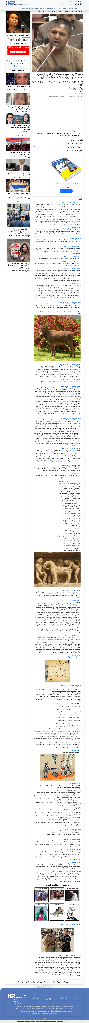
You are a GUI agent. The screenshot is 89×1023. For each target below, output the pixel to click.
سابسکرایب (18, 66)
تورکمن (54, 982)
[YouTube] (75, 150)
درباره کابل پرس (34, 998)
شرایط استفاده (48, 999)
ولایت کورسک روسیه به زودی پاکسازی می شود (20, 153)
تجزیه (32, 8)
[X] (75, 93)
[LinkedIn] (79, 93)
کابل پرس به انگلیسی (63, 999)
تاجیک (63, 982)
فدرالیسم (28, 8)
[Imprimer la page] (78, 93)
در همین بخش (18, 70)
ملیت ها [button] (64, 8)
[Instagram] (70, 150)
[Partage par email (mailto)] (82, 93)
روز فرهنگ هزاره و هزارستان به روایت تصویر (18, 194)
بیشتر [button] (23, 8)
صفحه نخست (80, 11)
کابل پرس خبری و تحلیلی (13, 198)
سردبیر (76, 8)
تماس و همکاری (34, 999)
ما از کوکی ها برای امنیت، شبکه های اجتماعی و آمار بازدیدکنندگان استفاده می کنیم (36, 1021)
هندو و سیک (47, 982)
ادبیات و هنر (50, 8)
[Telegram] (72, 150)
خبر (54, 8)
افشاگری (58, 8)
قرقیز (41, 982)
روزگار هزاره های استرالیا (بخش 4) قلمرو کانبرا (19, 128)
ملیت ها (72, 982)
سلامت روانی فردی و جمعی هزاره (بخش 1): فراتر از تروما (19, 107)
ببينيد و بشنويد (73, 11)
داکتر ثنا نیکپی (15, 157)
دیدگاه (44, 8)
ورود (77, 998)
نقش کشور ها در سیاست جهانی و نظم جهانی (19, 174)
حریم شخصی (49, 998)
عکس (41, 8)
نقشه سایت (77, 999)
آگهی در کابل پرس (63, 998)
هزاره (67, 982)
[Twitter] (77, 150)
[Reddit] (77, 93)
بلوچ (32, 982)
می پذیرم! (60, 1021)
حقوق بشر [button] (70, 8)
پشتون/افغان (25, 982)
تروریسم (36, 8)
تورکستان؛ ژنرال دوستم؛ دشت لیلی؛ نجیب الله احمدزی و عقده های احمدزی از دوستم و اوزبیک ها (58, 134)
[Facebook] (81, 93)
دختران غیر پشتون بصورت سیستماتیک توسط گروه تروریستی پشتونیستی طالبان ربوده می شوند (18, 230)
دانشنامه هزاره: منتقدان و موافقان (19, 86)
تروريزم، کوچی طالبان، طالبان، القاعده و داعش (71, 143)
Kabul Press (79, 152)
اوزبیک (58, 982)
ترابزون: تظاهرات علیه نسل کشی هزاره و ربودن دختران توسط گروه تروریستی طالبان (19, 265)
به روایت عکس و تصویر (76, 88)
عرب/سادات (17, 982)
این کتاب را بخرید (66, 191)
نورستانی (36, 982)
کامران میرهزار (16, 89)
